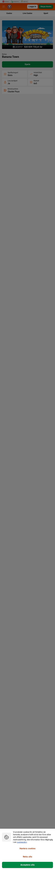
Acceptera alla (27, 865)
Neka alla (27, 856)
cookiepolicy (22, 842)
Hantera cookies (28, 848)
